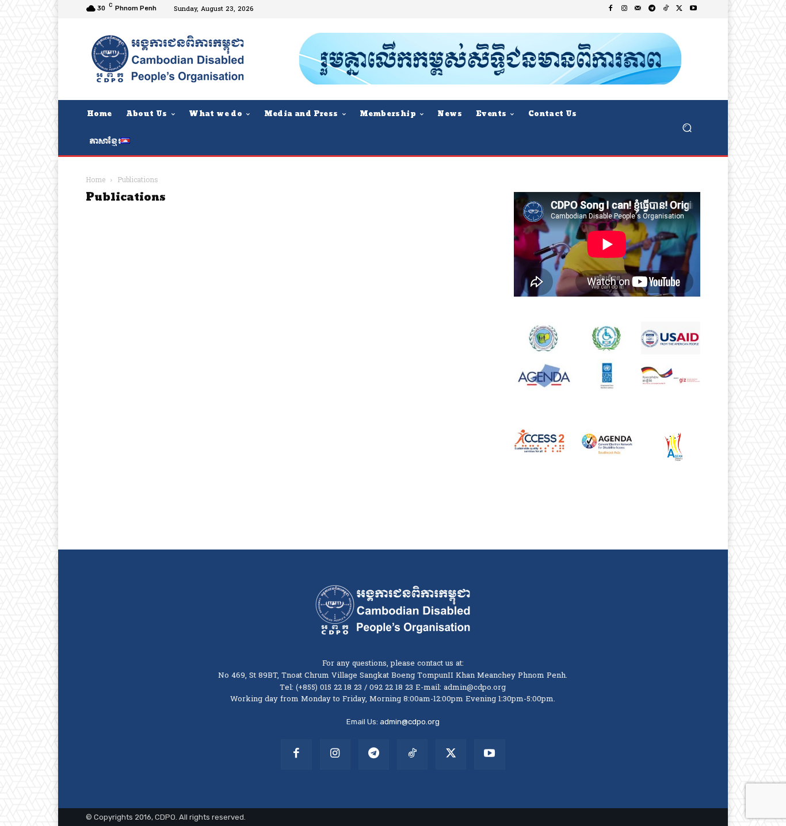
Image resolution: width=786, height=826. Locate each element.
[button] (686, 127)
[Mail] (638, 9)
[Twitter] (679, 9)
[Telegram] (652, 9)
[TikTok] (666, 9)
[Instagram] (624, 9)
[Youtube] (693, 9)
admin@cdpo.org (410, 721)
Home (95, 180)
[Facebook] (610, 9)
